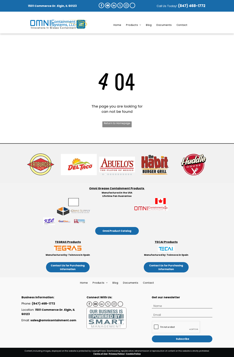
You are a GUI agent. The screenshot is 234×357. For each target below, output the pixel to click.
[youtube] (107, 6)
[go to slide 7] (118, 174)
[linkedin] (114, 6)
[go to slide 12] (131, 174)
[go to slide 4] (110, 174)
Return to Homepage (117, 123)
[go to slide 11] (128, 174)
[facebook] (101, 6)
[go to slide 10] (126, 174)
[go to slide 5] (113, 174)
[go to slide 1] (103, 174)
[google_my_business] (132, 6)
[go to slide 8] (120, 174)
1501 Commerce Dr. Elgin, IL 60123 (52, 6)
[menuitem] (117, 25)
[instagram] (126, 6)
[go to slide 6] (115, 174)
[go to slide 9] (123, 174)
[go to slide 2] (105, 174)
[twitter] (120, 6)
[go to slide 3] (108, 174)
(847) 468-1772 (192, 5)
